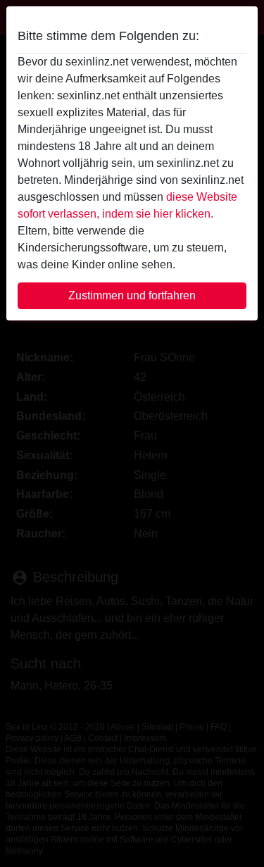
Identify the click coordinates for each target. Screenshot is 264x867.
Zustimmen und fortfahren (132, 295)
